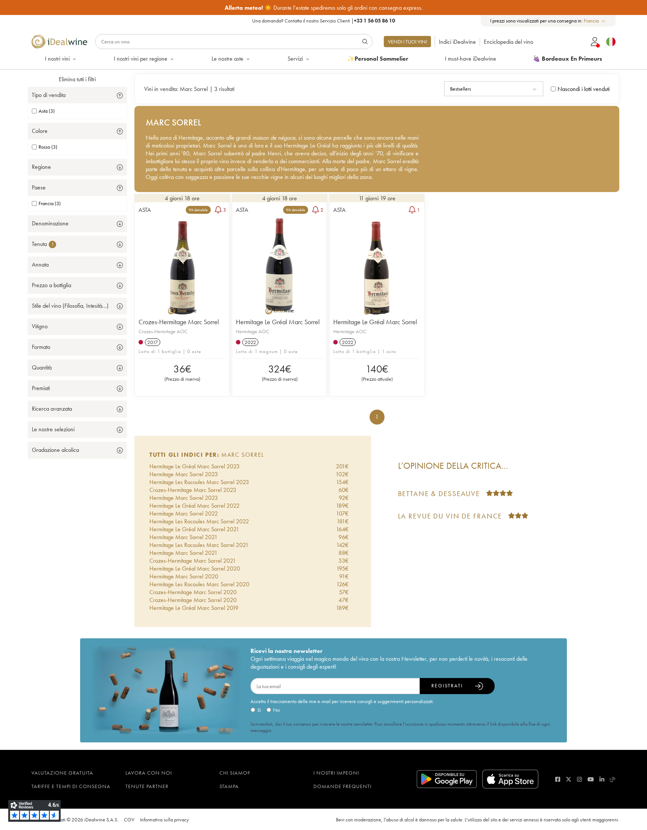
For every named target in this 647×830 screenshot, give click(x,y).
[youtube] (590, 779)
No (276, 709)
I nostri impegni (336, 772)
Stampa (229, 786)
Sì (259, 709)
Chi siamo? (234, 772)
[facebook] (557, 779)
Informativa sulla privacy (164, 819)
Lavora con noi (148, 772)
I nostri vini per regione (140, 59)
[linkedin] (601, 779)
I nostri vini (57, 59)
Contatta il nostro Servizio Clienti (317, 20)
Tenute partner (146, 786)
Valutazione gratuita (62, 772)
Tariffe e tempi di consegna (70, 786)
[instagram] (579, 779)
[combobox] (595, 21)
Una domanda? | (323, 20)
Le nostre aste (227, 59)
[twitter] (568, 779)
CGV (129, 819)
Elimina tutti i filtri (77, 79)
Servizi (295, 59)
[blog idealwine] (613, 779)
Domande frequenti (342, 786)
